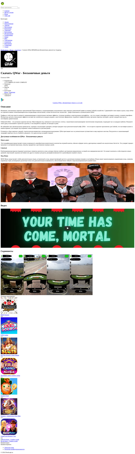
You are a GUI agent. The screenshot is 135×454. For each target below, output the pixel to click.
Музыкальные (8, 33)
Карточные (7, 28)
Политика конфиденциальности (14, 449)
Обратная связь (9, 447)
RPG (5, 38)
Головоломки (8, 35)
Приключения (8, 23)
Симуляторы (8, 40)
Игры (6, 14)
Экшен (6, 22)
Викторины (8, 43)
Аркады (6, 25)
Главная (6, 11)
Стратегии (7, 42)
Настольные (8, 27)
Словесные (7, 45)
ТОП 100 (7, 16)
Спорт (6, 47)
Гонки (6, 37)
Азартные (7, 30)
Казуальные (8, 32)
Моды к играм (8, 12)
